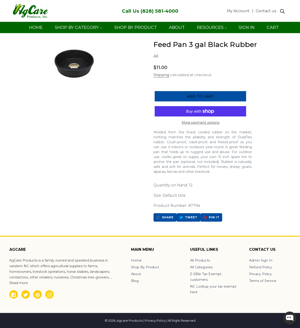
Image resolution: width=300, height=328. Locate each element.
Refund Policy (260, 267)
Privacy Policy (260, 274)
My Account (239, 10)
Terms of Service (262, 281)
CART (272, 29)
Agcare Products (129, 320)
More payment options (200, 122)
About (136, 274)
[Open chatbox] (289, 318)
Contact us (266, 11)
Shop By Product (145, 267)
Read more (18, 283)
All (156, 56)
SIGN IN (246, 29)
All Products (200, 260)
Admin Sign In (260, 260)
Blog (135, 281)
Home (136, 260)
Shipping (161, 75)
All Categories (201, 267)
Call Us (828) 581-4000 (150, 11)
